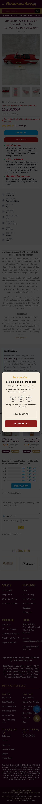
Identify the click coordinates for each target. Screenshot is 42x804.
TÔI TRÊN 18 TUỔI (21, 423)
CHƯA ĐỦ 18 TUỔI (21, 414)
